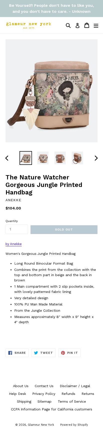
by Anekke (14, 244)
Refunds (68, 394)
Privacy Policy (43, 394)
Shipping (24, 401)
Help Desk (17, 394)
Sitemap (45, 401)
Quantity (12, 221)
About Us (20, 386)
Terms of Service (72, 401)
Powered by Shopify (74, 424)
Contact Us (44, 386)
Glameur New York (41, 424)
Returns (88, 394)
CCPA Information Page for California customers (51, 409)
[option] (25, 158)
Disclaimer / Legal (75, 386)
